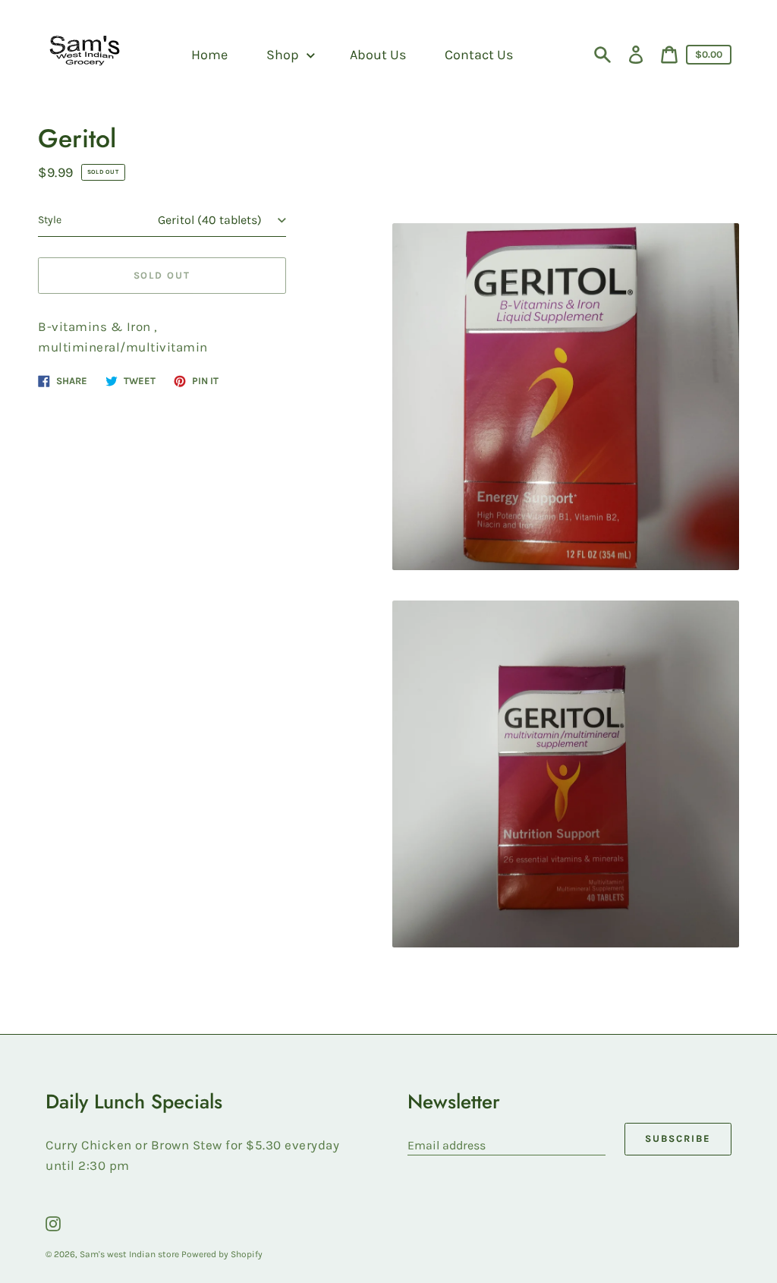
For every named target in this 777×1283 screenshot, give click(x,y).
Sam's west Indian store (130, 1254)
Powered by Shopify (222, 1254)
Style (49, 219)
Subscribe (678, 1138)
